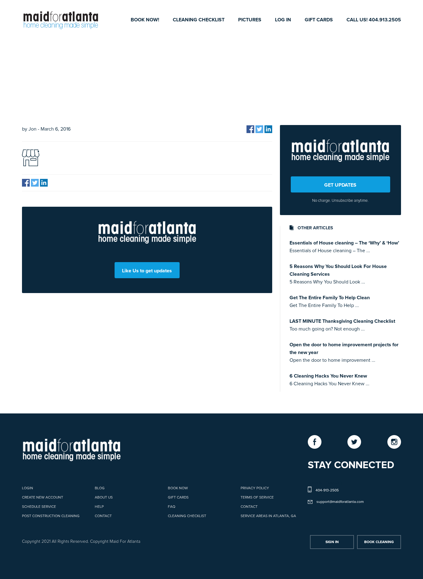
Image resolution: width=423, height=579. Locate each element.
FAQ (171, 507)
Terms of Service (257, 497)
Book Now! (145, 19)
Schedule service (39, 507)
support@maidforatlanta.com (340, 502)
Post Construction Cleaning (51, 516)
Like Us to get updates (147, 270)
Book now (178, 488)
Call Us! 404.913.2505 (374, 19)
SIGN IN (332, 542)
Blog (100, 488)
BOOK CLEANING (379, 542)
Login (27, 488)
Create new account (42, 497)
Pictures (249, 19)
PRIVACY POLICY (255, 488)
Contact (103, 516)
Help (99, 507)
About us (104, 497)
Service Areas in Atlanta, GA (268, 516)
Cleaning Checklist (199, 19)
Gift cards (319, 19)
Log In (283, 19)
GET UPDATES (340, 185)
